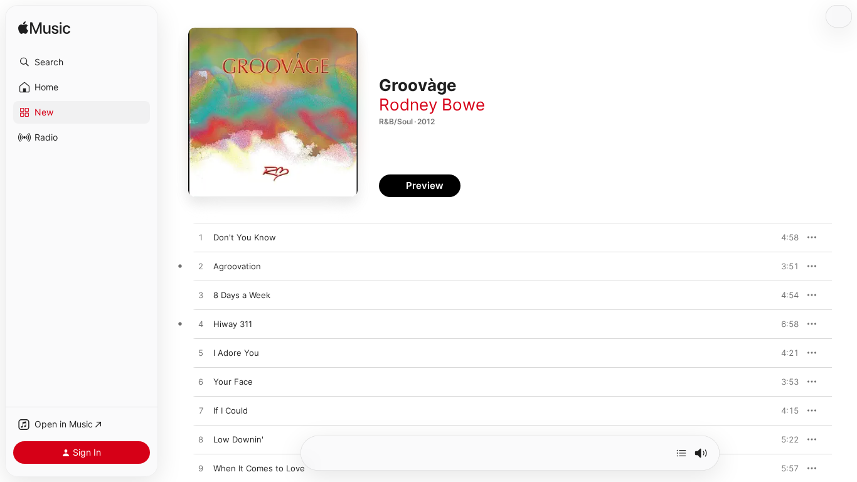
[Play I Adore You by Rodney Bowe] (200, 353)
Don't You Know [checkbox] (244, 237)
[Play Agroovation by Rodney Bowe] (200, 266)
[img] (44, 28)
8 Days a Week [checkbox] (241, 295)
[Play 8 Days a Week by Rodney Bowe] (200, 295)
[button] (81, 62)
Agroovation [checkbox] (237, 266)
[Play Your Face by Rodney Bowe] (200, 382)
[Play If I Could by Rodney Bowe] (200, 411)
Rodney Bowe (432, 104)
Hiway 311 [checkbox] (232, 324)
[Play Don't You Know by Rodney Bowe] (200, 238)
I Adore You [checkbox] (236, 353)
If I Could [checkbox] (230, 410)
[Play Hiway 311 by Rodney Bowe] (200, 324)
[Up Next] (681, 453)
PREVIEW (785, 237)
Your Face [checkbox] (233, 382)
